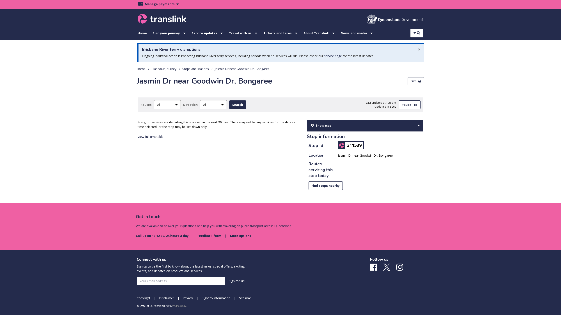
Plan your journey (166, 33)
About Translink (316, 33)
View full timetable (150, 137)
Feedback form (209, 236)
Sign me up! (237, 281)
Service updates (204, 33)
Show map (323, 126)
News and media (354, 33)
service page (333, 56)
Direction (190, 105)
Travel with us (240, 33)
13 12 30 (158, 236)
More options (240, 236)
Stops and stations (195, 69)
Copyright (143, 298)
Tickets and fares (277, 33)
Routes (146, 105)
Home (142, 33)
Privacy (188, 298)
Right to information (216, 298)
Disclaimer (166, 298)
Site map (245, 298)
